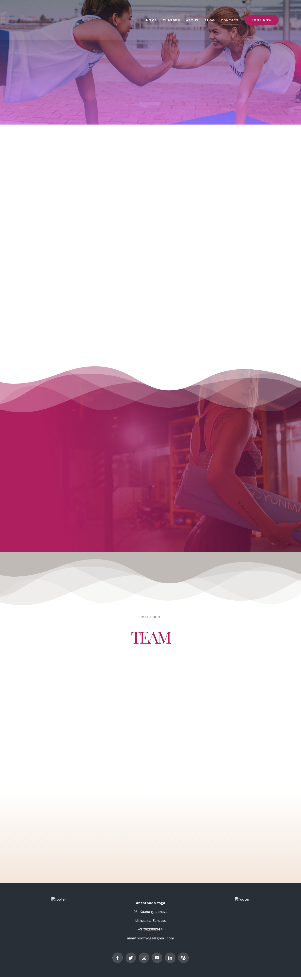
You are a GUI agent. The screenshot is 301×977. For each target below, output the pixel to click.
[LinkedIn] (170, 958)
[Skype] (183, 958)
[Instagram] (144, 958)
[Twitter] (131, 958)
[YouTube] (157, 958)
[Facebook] (117, 958)
